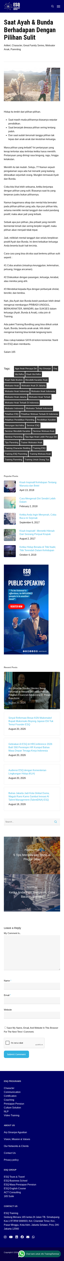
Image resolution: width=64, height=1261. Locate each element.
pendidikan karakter (46, 419)
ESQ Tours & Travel (14, 1177)
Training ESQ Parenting (16, 454)
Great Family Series (33, 45)
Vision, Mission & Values (17, 1139)
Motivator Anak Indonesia (43, 391)
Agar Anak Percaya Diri (26, 368)
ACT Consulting (12, 1192)
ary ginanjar (45, 368)
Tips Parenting (11, 442)
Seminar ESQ (33, 425)
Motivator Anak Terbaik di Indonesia (22, 402)
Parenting (16, 49)
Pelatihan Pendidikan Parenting (19, 419)
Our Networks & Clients (16, 1146)
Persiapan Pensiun (14, 1103)
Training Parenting (13, 459)
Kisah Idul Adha (33, 374)
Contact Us (10, 1153)
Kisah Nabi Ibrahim (14, 380)
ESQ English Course (15, 1188)
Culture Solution (12, 1107)
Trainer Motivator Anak (31, 442)
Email (7, 995)
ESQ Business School (15, 1180)
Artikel (7, 45)
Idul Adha (19, 374)
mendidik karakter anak (36, 380)
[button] (58, 6)
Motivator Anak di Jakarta (33, 385)
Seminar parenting (13, 437)
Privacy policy (11, 1160)
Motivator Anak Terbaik (39, 397)
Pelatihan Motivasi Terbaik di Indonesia (39, 414)
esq (55, 368)
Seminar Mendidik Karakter (18, 431)
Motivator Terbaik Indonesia (39, 408)
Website (8, 1009)
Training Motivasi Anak (40, 454)
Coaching (9, 1100)
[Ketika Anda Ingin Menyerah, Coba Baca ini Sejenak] (32, 893)
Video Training (11, 1115)
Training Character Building (18, 448)
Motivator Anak (12, 385)
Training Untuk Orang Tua (37, 459)
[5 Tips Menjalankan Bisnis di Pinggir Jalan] (32, 855)
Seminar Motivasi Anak (43, 431)
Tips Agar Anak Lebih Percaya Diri (41, 437)
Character (17, 45)
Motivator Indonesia (14, 408)
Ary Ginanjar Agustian (15, 1132)
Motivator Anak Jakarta (15, 397)
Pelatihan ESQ (12, 414)
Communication (12, 1092)
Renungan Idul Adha (14, 425)
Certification (10, 1096)
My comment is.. (12, 933)
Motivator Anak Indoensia (17, 391)
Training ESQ (39, 448)
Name (7, 980)
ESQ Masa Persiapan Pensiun (20, 1184)
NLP (6, 1111)
